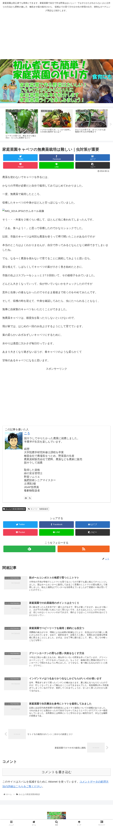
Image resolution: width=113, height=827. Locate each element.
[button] (104, 468)
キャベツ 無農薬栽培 (39, 509)
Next (110, 124)
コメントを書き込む (56, 772)
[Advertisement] (56, 35)
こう (27, 433)
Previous (2, 124)
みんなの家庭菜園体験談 (15, 509)
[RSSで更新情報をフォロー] (30, 498)
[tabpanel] (22, 123)
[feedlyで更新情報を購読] (26, 498)
